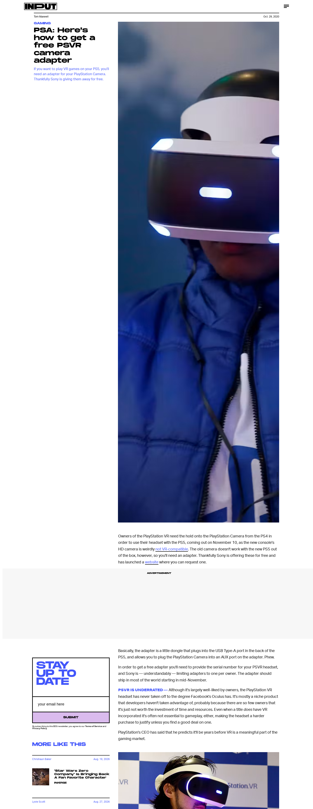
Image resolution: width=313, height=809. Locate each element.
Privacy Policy (39, 728)
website (151, 561)
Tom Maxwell (41, 16)
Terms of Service (93, 726)
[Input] (40, 6)
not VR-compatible (171, 548)
